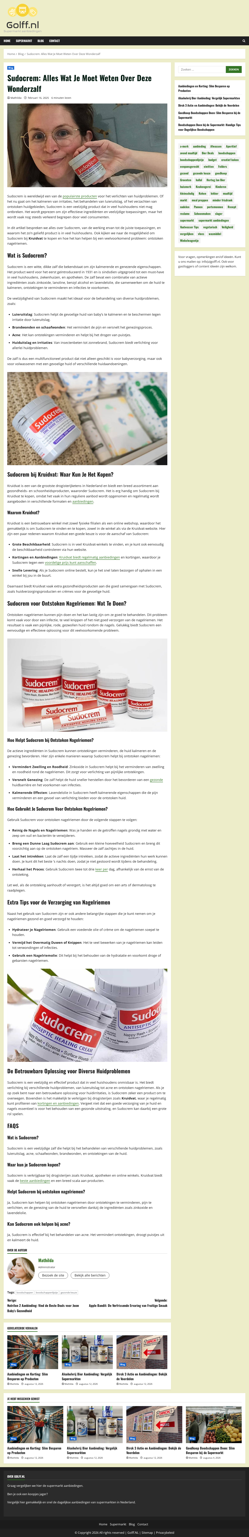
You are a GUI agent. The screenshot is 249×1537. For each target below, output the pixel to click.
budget (212, 160)
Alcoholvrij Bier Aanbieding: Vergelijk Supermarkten (87, 1376)
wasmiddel (215, 234)
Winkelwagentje (189, 240)
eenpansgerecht (189, 166)
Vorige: (43, 1305)
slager (218, 213)
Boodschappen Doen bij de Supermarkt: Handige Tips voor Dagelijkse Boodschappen (209, 127)
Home (7, 41)
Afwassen (215, 146)
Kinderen (220, 186)
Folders (222, 166)
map (150, 1533)
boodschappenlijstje (47, 1292)
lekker (214, 193)
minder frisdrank (222, 200)
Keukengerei (203, 186)
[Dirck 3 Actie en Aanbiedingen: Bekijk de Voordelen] (141, 1352)
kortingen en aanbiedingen (58, 1103)
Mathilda (16, 98)
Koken (202, 193)
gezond (184, 173)
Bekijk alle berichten (90, 1275)
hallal (199, 180)
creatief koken (230, 160)
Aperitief (231, 146)
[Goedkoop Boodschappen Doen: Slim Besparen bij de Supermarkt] (214, 1424)
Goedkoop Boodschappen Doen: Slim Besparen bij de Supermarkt (210, 1450)
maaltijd (227, 193)
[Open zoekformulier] (244, 40)
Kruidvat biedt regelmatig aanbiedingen (89, 557)
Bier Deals (208, 153)
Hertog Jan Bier (216, 180)
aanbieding (199, 146)
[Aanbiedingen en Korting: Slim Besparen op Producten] (32, 1352)
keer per (101, 869)
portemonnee (215, 207)
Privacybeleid (165, 1533)
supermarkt (187, 220)
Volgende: (128, 1303)
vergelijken (186, 234)
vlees (201, 234)
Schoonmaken (202, 213)
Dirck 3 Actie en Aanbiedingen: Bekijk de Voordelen (141, 1376)
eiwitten (209, 166)
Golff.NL (133, 1533)
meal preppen (200, 200)
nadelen (184, 207)
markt (183, 200)
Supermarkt (24, 41)
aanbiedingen (82, 501)
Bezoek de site (53, 1275)
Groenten (185, 180)
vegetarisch (210, 227)
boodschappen (25, 1292)
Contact (54, 41)
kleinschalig (187, 193)
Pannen (198, 207)
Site (144, 1533)
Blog (41, 41)
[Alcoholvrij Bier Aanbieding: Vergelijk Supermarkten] (87, 1352)
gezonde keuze (69, 1292)
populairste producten (80, 196)
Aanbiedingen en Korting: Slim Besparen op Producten (27, 1376)
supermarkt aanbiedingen (214, 220)
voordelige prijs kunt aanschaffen (70, 562)
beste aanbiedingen (35, 1180)
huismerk (185, 186)
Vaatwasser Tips (189, 227)
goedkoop (221, 173)
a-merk (184, 146)
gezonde (156, 780)
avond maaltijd (188, 153)
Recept (232, 207)
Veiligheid (227, 227)
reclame (185, 213)
